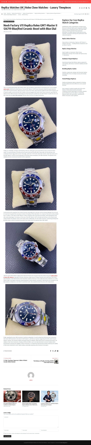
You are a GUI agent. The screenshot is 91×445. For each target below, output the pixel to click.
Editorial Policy (25, 14)
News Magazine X (63, 442)
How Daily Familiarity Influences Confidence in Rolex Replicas (10, 404)
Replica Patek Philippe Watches (10, 14)
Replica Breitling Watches (40, 13)
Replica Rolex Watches (16, 13)
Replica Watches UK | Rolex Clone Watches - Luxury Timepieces (36, 7)
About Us (9, 13)
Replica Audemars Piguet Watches (53, 13)
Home (5, 13)
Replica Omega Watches (28, 13)
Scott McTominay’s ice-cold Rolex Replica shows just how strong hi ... (49, 404)
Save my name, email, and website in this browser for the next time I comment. (22, 433)
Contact (19, 14)
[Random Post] (85, 14)
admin (30, 380)
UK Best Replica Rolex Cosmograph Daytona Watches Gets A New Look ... (30, 404)
